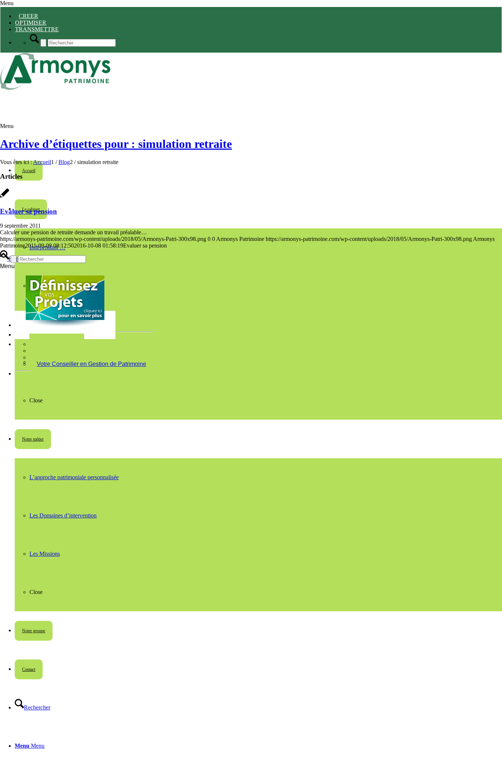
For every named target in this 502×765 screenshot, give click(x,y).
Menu (7, 3)
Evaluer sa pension (28, 211)
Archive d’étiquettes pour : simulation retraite (116, 143)
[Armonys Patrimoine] (55, 88)
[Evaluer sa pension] (4, 197)
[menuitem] (258, 707)
